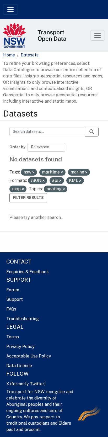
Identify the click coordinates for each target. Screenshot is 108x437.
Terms (12, 336)
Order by (17, 147)
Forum (12, 289)
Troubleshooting (22, 318)
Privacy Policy (20, 346)
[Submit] (92, 131)
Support (14, 299)
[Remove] (33, 172)
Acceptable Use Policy (28, 356)
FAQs (11, 309)
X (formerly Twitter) (26, 383)
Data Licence (19, 365)
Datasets (30, 54)
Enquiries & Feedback (27, 271)
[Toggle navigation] (10, 9)
